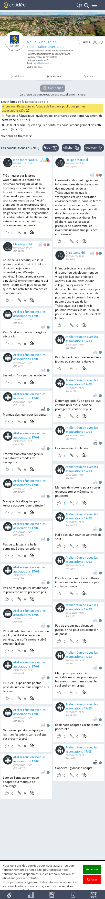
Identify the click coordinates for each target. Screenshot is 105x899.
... (99, 41)
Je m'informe (17, 76)
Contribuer (55, 88)
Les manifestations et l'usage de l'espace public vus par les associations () (43, 108)
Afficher (68, 147)
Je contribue (54, 76)
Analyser (91, 147)
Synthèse (89, 76)
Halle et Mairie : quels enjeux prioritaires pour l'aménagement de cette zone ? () (52, 127)
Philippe (76, 160)
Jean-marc (25, 160)
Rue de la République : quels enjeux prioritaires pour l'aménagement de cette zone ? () (52, 118)
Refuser (92, 879)
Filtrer (48, 147)
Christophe (22, 244)
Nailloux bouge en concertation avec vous (45, 44)
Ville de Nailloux (45, 63)
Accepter (92, 869)
